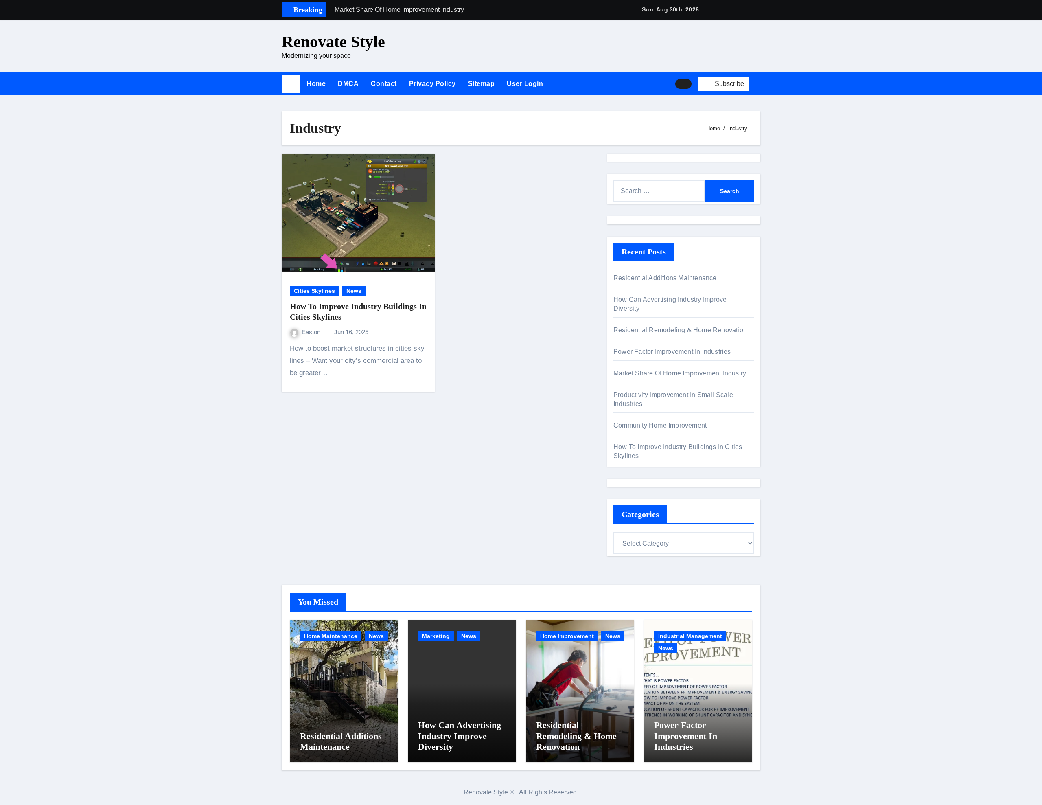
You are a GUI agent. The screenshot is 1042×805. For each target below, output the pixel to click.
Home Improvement (567, 636)
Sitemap (481, 83)
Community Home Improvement (660, 425)
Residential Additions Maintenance (665, 277)
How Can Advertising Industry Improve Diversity (459, 736)
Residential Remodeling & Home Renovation (680, 330)
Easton (312, 332)
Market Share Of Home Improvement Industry (679, 373)
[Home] (291, 84)
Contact (384, 83)
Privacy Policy (432, 83)
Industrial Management (690, 636)
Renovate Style (333, 42)
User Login (525, 83)
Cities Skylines (314, 290)
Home (316, 83)
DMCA (348, 83)
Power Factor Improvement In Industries (672, 351)
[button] (757, 84)
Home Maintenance (330, 636)
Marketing (436, 636)
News (353, 290)
